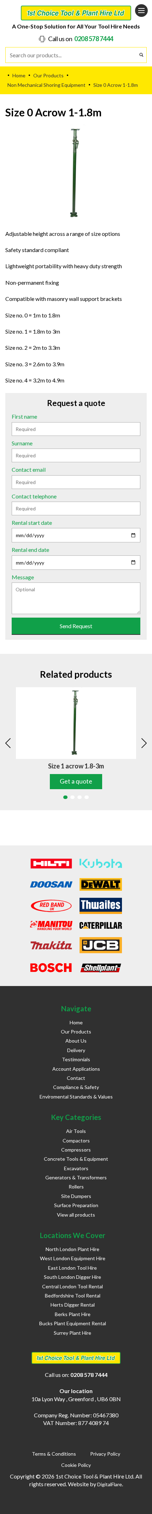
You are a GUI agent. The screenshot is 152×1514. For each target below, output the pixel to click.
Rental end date (30, 549)
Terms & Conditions (54, 1454)
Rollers (76, 1187)
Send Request (76, 626)
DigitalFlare (109, 1484)
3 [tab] (79, 797)
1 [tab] (65, 797)
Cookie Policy (76, 1465)
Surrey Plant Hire (72, 1333)
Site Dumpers (76, 1196)
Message (23, 577)
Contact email (29, 469)
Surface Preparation (76, 1205)
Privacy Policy (105, 1454)
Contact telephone (34, 496)
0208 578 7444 (93, 39)
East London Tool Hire (72, 1268)
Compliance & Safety (76, 1087)
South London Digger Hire (72, 1277)
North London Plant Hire (72, 1249)
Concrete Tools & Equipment (76, 1159)
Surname (22, 443)
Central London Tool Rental (72, 1286)
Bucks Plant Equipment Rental (72, 1323)
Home (76, 1022)
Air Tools (76, 1131)
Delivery (76, 1050)
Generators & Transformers (76, 1177)
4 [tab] (86, 797)
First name (24, 416)
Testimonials (76, 1059)
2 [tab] (72, 797)
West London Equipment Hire (72, 1258)
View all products (76, 1215)
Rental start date (32, 522)
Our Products (76, 1032)
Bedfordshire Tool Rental (72, 1296)
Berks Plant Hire (72, 1314)
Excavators (76, 1168)
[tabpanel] (76, 738)
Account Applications (76, 1069)
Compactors (76, 1140)
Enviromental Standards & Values (76, 1097)
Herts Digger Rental (73, 1305)
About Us (76, 1041)
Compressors (76, 1150)
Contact (76, 1078)
